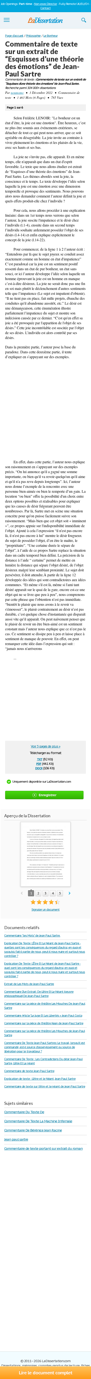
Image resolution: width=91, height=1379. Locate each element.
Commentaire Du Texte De (24, 1112)
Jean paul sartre (16, 1139)
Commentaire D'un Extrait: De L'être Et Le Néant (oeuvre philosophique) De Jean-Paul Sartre (39, 994)
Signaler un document (46, 910)
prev (22, 893)
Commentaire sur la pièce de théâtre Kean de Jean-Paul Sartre (43, 1023)
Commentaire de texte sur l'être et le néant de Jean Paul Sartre (44, 1086)
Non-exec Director (45, 4)
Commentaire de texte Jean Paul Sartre (29, 1071)
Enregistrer (47, 795)
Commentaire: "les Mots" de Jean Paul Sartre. (32, 936)
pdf (38, 763)
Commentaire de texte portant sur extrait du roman (43, 1148)
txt (39, 759)
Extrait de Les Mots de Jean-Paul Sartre (29, 984)
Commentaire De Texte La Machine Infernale (38, 1121)
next (70, 893)
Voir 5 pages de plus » (45, 746)
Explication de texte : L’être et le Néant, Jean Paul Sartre (40, 1079)
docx (38, 767)
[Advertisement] (45, 409)
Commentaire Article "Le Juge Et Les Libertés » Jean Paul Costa (43, 1016)
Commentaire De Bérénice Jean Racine (33, 1130)
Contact (45, 8)
